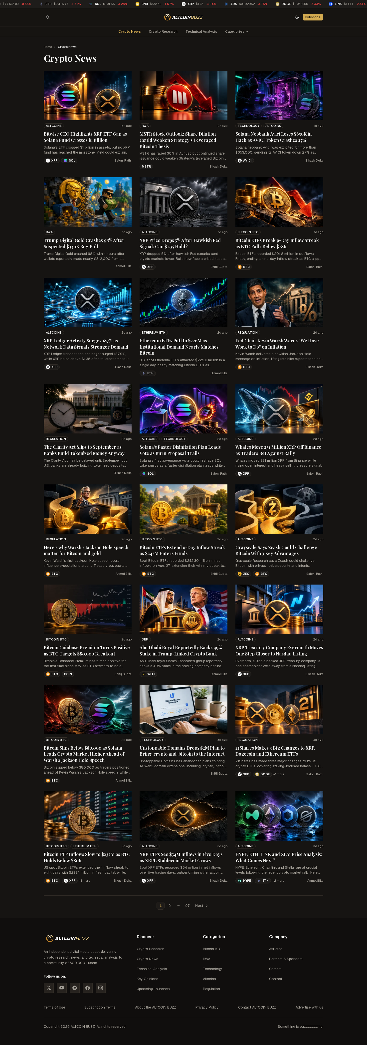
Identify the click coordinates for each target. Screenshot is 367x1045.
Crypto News (129, 31)
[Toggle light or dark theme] (297, 17)
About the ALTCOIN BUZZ (155, 1007)
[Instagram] (101, 988)
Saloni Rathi (123, 161)
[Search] (48, 17)
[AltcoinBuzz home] (183, 17)
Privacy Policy (207, 1007)
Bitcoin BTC (248, 232)
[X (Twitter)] (49, 988)
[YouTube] (62, 988)
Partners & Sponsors (286, 959)
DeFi (145, 639)
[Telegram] (75, 988)
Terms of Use (54, 1007)
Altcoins (54, 126)
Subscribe (313, 17)
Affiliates (275, 949)
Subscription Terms (100, 1007)
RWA (145, 126)
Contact (275, 979)
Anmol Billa (124, 266)
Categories (234, 31)
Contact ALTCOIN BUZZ (257, 1007)
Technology (248, 126)
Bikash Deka (218, 167)
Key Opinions (147, 979)
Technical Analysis (201, 31)
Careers (275, 969)
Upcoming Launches (153, 989)
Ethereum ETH (154, 333)
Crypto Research (163, 31)
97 (187, 905)
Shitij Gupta (218, 267)
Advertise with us (309, 1007)
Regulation (248, 333)
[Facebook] (88, 988)
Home (48, 47)
